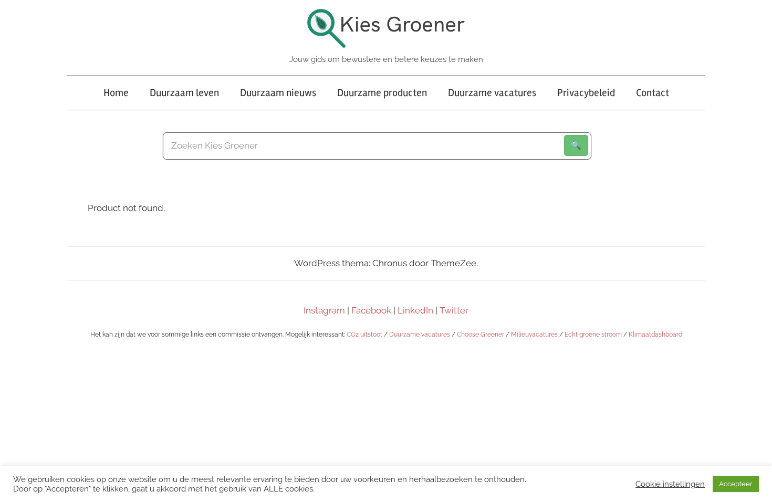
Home (116, 92)
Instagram (324, 310)
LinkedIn (415, 310)
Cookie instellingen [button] (670, 483)
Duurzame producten (382, 92)
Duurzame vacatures (492, 92)
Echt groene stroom (593, 334)
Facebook (371, 310)
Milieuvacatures (534, 334)
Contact (652, 92)
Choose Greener (480, 334)
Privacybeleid (586, 92)
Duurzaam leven (184, 92)
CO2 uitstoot (364, 334)
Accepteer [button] (736, 484)
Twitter (454, 310)
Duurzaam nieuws (278, 92)
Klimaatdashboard (655, 334)
